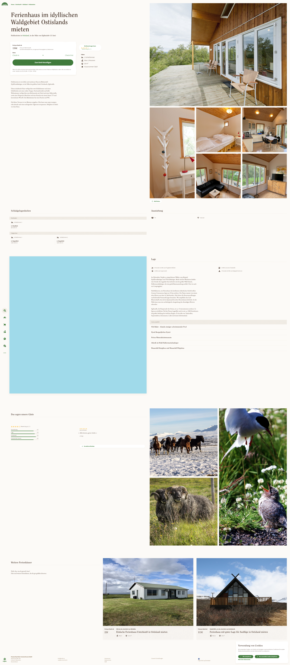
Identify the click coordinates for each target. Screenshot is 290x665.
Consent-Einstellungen (157, 658)
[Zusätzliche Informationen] (4, 353)
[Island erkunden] (4, 317)
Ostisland (25, 4)
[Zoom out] (144, 261)
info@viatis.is (61, 658)
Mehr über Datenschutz (244, 659)
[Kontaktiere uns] (4, 339)
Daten (14, 52)
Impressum (107, 658)
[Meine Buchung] (4, 332)
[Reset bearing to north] (144, 264)
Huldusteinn (32, 4)
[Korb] (4, 324)
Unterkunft (18, 4)
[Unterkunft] (4, 310)
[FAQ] (4, 346)
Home (12, 4)
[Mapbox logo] (14, 392)
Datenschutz (108, 660)
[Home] (4, 3)
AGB (106, 662)
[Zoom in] (144, 258)
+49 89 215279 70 (62, 660)
